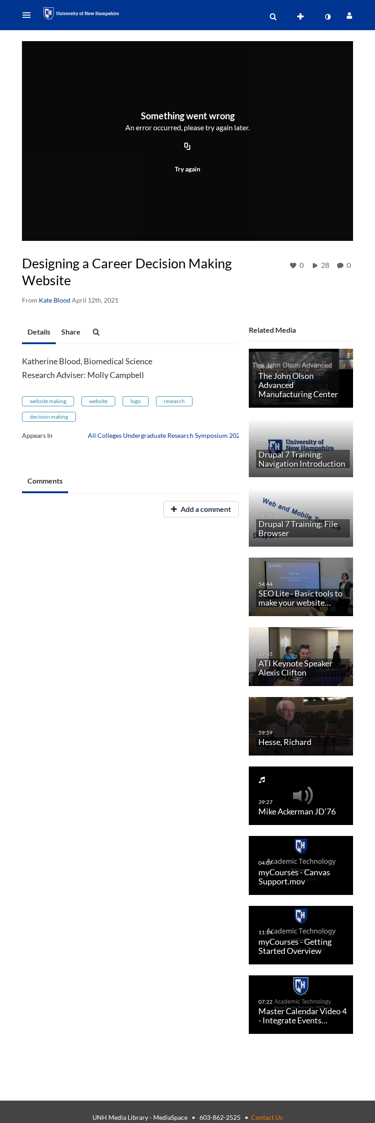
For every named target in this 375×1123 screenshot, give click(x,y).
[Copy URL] (187, 147)
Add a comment (205, 509)
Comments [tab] (45, 480)
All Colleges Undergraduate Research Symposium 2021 (166, 435)
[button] (29, 15)
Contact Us (267, 1117)
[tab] (39, 332)
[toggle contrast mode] (327, 17)
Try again (187, 169)
